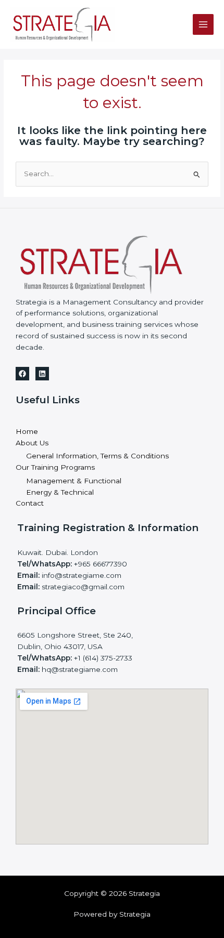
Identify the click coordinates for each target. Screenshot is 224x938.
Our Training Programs (55, 467)
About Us (32, 443)
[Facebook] (22, 373)
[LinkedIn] (42, 373)
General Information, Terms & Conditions (97, 456)
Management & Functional (73, 481)
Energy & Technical (60, 492)
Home (27, 431)
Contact (30, 503)
